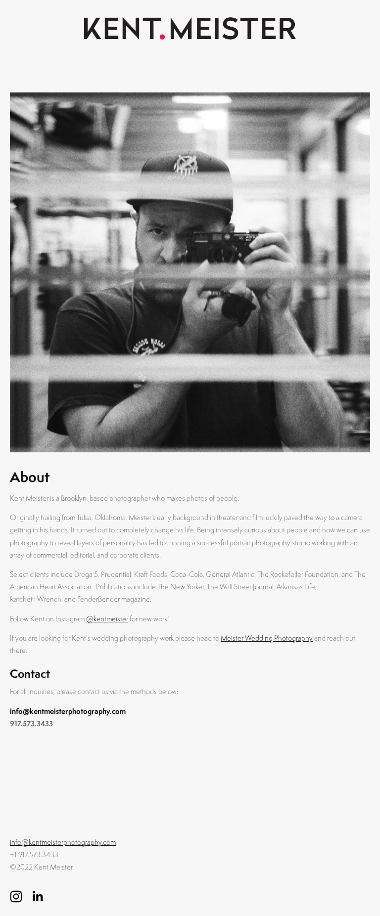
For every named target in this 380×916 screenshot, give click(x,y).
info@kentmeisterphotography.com (68, 711)
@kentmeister (107, 618)
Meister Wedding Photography (267, 638)
